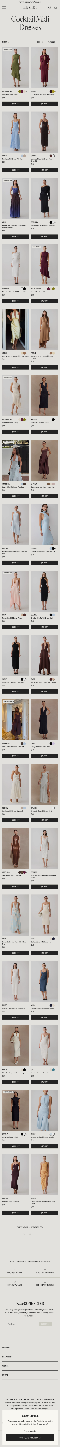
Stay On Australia (30, 1431)
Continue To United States (30, 1438)
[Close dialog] (40, 702)
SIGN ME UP (21, 731)
